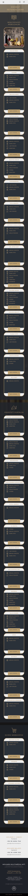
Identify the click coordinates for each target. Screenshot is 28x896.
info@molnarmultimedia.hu (14, 884)
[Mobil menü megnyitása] (3, 2)
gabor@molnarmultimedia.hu (14, 843)
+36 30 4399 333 (14, 852)
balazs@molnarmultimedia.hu (14, 854)
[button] (14, 37)
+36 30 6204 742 (14, 841)
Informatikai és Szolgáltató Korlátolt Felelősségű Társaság (14, 866)
